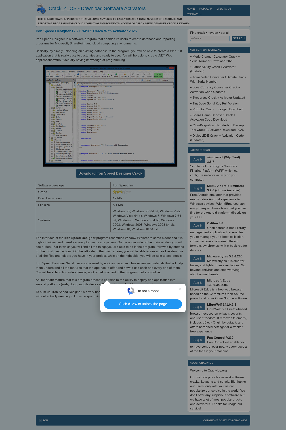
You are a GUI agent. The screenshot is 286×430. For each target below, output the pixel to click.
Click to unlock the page (143, 304)
